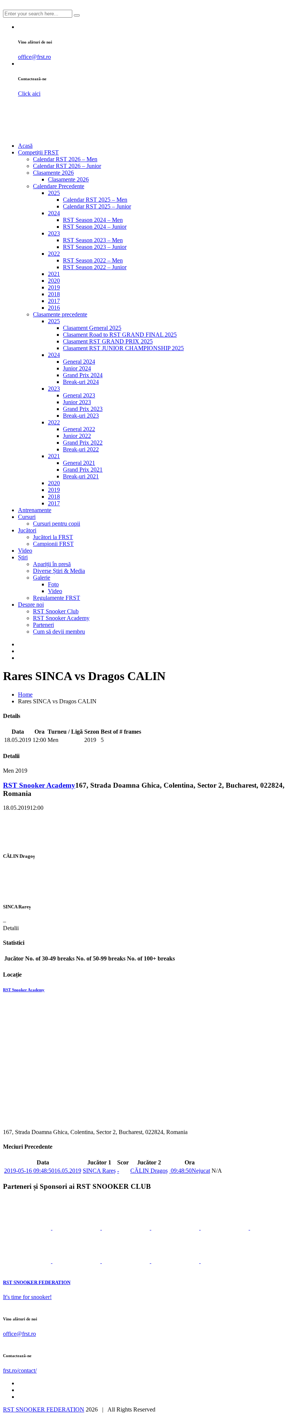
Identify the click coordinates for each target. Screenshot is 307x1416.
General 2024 (79, 361)
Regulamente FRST (56, 598)
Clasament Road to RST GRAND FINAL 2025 (120, 334)
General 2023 (79, 395)
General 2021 (79, 463)
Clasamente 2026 (53, 172)
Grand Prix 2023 (83, 409)
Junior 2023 (77, 402)
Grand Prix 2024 (83, 375)
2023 (54, 233)
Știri (23, 557)
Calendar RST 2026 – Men (65, 159)
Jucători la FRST (53, 537)
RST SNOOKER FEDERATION (43, 1409)
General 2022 (79, 429)
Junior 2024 (77, 368)
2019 (54, 287)
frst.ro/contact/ (20, 1370)
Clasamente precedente (60, 314)
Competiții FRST (38, 152)
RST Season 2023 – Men (93, 240)
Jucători (27, 530)
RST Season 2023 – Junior (95, 247)
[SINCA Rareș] (31, 892)
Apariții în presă (52, 564)
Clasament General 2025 (92, 328)
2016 (54, 307)
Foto (53, 584)
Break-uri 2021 (81, 476)
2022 (54, 253)
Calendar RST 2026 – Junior (67, 166)
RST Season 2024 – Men (93, 220)
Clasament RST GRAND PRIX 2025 (108, 341)
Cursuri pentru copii (56, 523)
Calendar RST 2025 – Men (95, 199)
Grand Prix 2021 (83, 469)
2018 (54, 294)
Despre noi (31, 604)
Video (25, 550)
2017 (54, 301)
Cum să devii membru (59, 631)
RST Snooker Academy (61, 618)
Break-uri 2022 (81, 449)
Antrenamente (34, 510)
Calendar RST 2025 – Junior (97, 206)
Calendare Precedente (58, 186)
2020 (54, 280)
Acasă (25, 145)
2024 (54, 213)
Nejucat (189, 1170)
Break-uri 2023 (81, 415)
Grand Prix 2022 (83, 442)
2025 (54, 193)
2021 (54, 274)
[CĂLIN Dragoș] (28, 841)
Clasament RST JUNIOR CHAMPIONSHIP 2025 (123, 348)
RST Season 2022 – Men (93, 260)
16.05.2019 (42, 1170)
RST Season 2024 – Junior (95, 226)
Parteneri (43, 625)
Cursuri (27, 517)
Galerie (41, 577)
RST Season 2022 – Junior (95, 267)
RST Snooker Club (56, 611)
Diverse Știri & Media (59, 571)
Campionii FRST (53, 544)
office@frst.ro (34, 57)
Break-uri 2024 (81, 382)
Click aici (29, 93)
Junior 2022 (77, 436)
